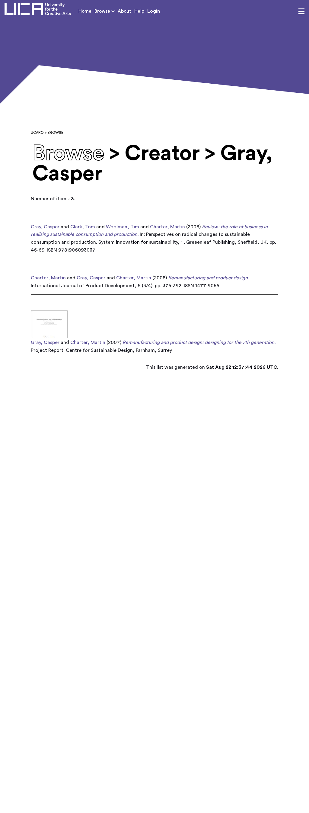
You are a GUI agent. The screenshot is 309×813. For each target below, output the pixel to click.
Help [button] (139, 11)
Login (153, 11)
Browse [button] (102, 11)
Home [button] (84, 11)
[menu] (301, 11)
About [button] (124, 11)
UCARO (37, 132)
